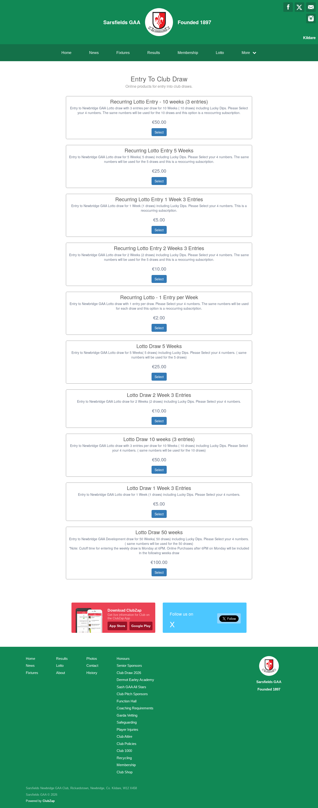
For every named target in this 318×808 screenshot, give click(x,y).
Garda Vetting (127, 715)
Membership (188, 53)
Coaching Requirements (135, 708)
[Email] (311, 7)
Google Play (141, 626)
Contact (92, 665)
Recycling (124, 758)
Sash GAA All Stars (131, 687)
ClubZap (49, 801)
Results (153, 53)
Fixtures (123, 53)
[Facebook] (288, 7)
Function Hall (126, 701)
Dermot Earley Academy (135, 680)
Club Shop (124, 772)
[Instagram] (311, 18)
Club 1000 (124, 751)
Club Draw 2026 (129, 673)
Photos (91, 658)
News (94, 53)
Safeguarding (127, 722)
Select (159, 132)
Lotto (220, 53)
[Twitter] (299, 7)
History (91, 673)
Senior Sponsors (129, 665)
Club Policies (126, 744)
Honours (123, 658)
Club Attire (124, 736)
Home (66, 53)
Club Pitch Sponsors (132, 694)
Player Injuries (127, 729)
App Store (117, 626)
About (60, 673)
